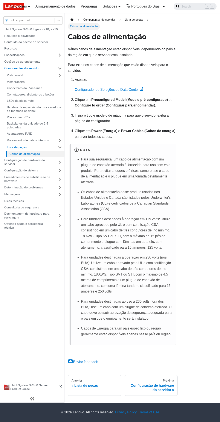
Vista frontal (15, 75)
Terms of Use (149, 412)
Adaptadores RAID (19, 133)
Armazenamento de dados (55, 6)
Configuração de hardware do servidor (24, 162)
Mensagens (12, 194)
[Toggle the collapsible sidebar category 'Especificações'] (59, 55)
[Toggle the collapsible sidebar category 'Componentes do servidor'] (59, 68)
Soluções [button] (110, 6)
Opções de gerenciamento (22, 61)
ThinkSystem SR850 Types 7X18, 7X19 (31, 29)
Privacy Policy (126, 412)
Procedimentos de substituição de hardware (27, 179)
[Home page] (72, 19)
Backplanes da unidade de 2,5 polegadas (27, 125)
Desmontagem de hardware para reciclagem (26, 215)
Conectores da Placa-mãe (24, 88)
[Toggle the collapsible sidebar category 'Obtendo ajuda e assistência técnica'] (59, 226)
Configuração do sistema (21, 170)
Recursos (10, 48)
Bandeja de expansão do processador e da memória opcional (34, 109)
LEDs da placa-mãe (20, 100)
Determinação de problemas (23, 187)
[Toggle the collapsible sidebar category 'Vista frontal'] (59, 75)
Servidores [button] (18, 6)
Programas (89, 6)
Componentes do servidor (22, 68)
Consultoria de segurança (21, 207)
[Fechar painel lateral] (32, 398)
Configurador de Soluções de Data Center (107, 89)
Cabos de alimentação (24, 154)
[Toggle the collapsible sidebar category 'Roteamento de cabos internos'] (59, 140)
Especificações (14, 55)
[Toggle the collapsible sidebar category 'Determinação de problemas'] (59, 187)
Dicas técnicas (14, 201)
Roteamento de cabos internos (28, 140)
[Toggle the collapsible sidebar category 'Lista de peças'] (59, 147)
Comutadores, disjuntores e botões (31, 94)
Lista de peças (17, 147)
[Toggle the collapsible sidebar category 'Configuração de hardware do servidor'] (59, 162)
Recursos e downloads (19, 35)
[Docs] (3, 6)
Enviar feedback (85, 362)
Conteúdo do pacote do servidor (26, 42)
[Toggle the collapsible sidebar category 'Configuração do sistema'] (59, 170)
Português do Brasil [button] (146, 6)
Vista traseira (16, 81)
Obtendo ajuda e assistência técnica (23, 225)
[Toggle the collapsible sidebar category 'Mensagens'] (59, 194)
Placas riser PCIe (18, 117)
